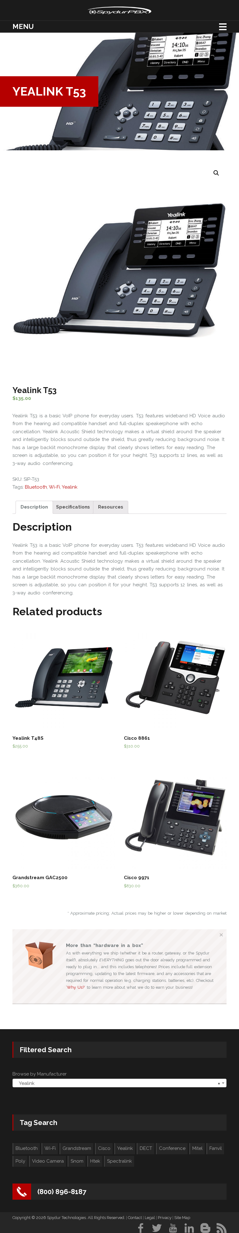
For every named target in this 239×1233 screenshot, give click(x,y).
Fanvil (215, 1148)
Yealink (69, 487)
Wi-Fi (54, 487)
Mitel (197, 1148)
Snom (77, 1161)
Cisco (104, 1148)
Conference (172, 1148)
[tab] (34, 507)
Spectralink (119, 1161)
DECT (146, 1148)
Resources (110, 507)
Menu (23, 26)
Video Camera (48, 1161)
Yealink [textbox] (117, 1083)
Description (34, 507)
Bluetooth (36, 487)
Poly (20, 1161)
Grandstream (77, 1148)
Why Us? (75, 987)
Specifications (73, 507)
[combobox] (119, 1083)
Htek (95, 1161)
